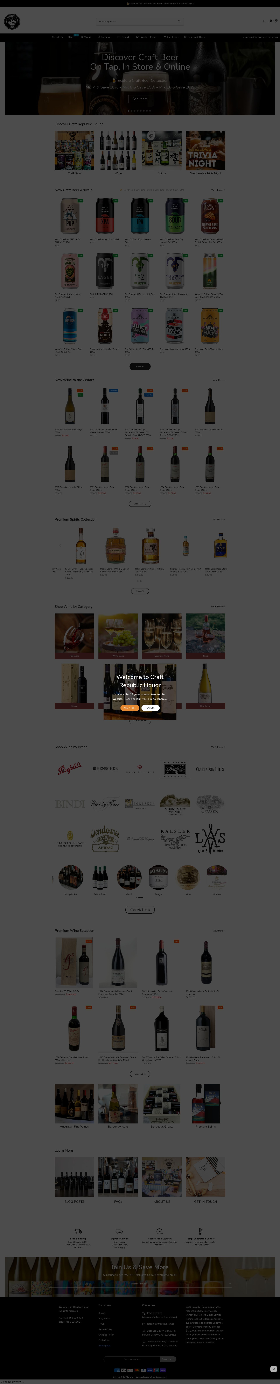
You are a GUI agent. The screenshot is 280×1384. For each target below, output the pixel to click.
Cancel (150, 707)
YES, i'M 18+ (130, 707)
